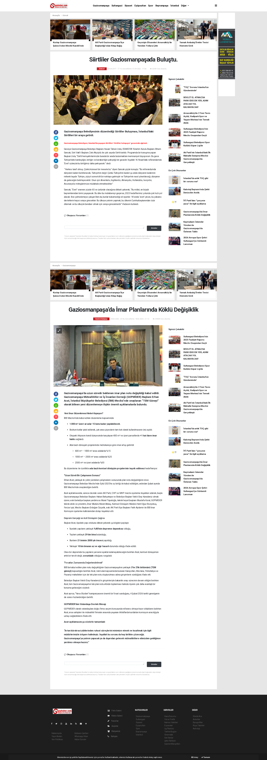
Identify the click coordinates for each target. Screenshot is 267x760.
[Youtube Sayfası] (67, 724)
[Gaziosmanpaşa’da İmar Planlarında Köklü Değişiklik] (108, 356)
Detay (195, 757)
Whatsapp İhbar (81, 736)
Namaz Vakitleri (171, 722)
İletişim (114, 736)
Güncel (65, 15)
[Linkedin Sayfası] (72, 724)
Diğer (184, 5)
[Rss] (77, 724)
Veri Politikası (57, 739)
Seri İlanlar (168, 738)
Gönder (154, 228)
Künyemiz (115, 731)
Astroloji (196, 728)
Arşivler (114, 726)
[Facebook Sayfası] (53, 724)
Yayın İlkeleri (57, 736)
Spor (150, 5)
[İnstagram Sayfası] (62, 724)
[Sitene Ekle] (87, 724)
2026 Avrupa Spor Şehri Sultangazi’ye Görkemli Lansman (195, 240)
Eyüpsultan (140, 5)
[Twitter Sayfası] (57, 724)
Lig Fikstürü (169, 728)
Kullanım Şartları (81, 733)
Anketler (196, 719)
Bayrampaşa (161, 5)
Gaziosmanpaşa (101, 5)
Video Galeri (116, 716)
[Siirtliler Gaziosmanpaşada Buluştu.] (108, 100)
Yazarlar (115, 721)
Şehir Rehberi (170, 741)
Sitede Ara (197, 716)
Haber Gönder (80, 739)
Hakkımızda (57, 733)
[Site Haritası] (82, 724)
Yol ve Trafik (169, 719)
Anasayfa (56, 15)
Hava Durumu (170, 716)
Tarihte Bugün (170, 731)
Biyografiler (198, 722)
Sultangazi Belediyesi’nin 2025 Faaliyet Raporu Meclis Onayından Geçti (195, 132)
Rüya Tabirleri (198, 725)
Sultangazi (117, 5)
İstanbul (174, 5)
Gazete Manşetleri (172, 744)
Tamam (206, 757)
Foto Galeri (116, 710)
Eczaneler (168, 725)
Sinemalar (168, 735)
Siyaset (128, 5)
